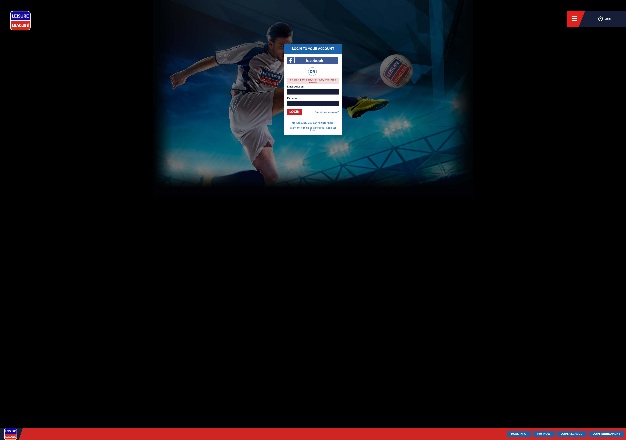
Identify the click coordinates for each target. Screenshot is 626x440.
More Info (518, 433)
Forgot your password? (327, 112)
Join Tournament (606, 433)
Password (293, 98)
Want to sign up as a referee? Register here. (313, 129)
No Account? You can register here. (313, 122)
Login (607, 18)
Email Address (296, 86)
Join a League (571, 433)
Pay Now (543, 433)
